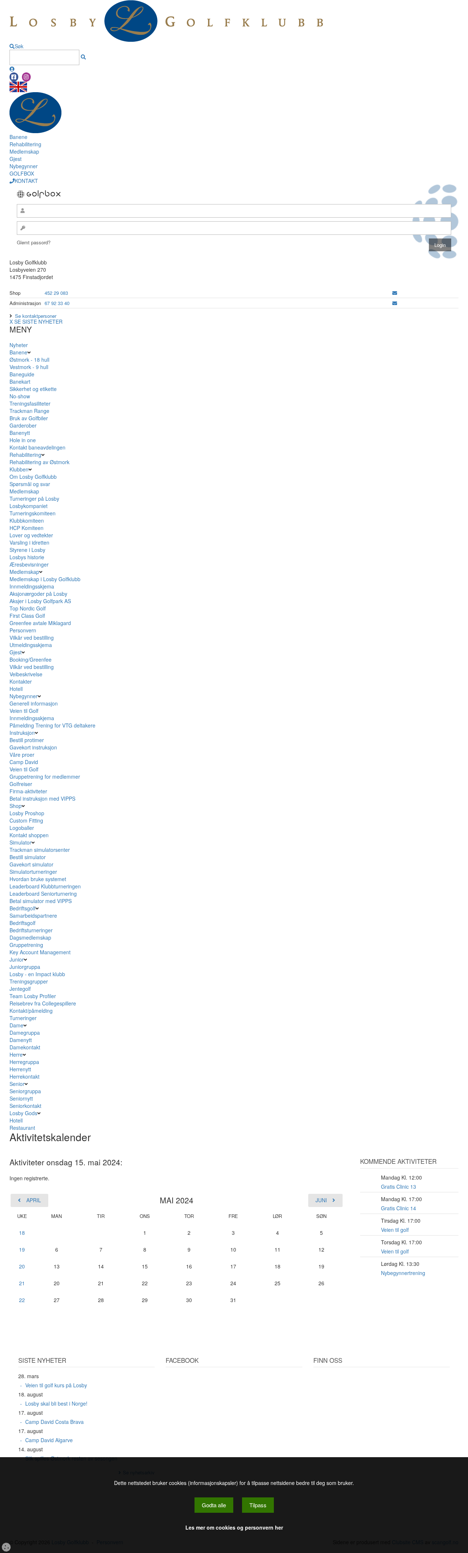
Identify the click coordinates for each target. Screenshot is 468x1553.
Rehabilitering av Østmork (39, 462)
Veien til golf (395, 1229)
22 (22, 1300)
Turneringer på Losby (34, 498)
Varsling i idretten (29, 542)
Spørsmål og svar (30, 484)
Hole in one (23, 440)
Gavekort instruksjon (33, 747)
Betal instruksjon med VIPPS (42, 798)
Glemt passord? (33, 242)
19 (22, 1249)
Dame (16, 1025)
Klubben (19, 469)
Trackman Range (29, 410)
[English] (18, 86)
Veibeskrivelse (26, 674)
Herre (16, 1054)
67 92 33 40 (57, 303)
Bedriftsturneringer (31, 930)
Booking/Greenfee (31, 659)
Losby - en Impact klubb (37, 974)
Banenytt (20, 432)
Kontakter (21, 681)
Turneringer (23, 1018)
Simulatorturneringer (33, 871)
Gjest (16, 158)
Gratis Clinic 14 (398, 1208)
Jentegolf (20, 988)
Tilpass (258, 1505)
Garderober (23, 425)
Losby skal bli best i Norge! (56, 1403)
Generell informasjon (34, 703)
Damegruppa (25, 1032)
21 (22, 1283)
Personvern (23, 630)
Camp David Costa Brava (54, 1421)
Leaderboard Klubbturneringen (45, 886)
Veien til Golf (24, 710)
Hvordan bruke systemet (38, 879)
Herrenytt (20, 1069)
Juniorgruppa (25, 966)
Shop (16, 805)
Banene (18, 136)
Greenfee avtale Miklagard (40, 623)
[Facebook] (14, 77)
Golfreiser (21, 783)
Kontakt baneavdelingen (37, 447)
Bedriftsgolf (22, 908)
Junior (17, 959)
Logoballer (22, 827)
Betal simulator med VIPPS (41, 901)
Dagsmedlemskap (30, 937)
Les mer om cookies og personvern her (234, 1527)
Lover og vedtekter (31, 535)
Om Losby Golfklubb (33, 476)
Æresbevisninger (29, 564)
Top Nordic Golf (28, 608)
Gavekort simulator (31, 864)
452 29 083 (56, 292)
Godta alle (214, 1505)
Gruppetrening (26, 944)
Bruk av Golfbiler (29, 418)
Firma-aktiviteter (28, 791)
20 (22, 1266)
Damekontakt (25, 1047)
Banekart (20, 381)
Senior (17, 1083)
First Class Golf (27, 615)
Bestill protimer (27, 740)
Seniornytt (21, 1098)
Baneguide (22, 374)
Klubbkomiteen (27, 520)
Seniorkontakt (25, 1105)
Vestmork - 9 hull (29, 367)
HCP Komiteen (27, 527)
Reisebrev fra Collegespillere (43, 1003)
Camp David (24, 762)
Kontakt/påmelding (31, 1010)
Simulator (20, 842)
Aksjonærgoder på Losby (38, 593)
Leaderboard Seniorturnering (43, 893)
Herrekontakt (24, 1076)
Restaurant (22, 1127)
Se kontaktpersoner (35, 315)
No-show (20, 396)
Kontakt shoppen (29, 835)
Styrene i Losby (27, 549)
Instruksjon (22, 732)
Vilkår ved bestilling (32, 637)
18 (22, 1232)
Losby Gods (23, 1113)
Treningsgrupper (29, 981)
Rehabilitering (25, 144)
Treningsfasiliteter (30, 403)
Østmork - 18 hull (29, 359)
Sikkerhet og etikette (33, 388)
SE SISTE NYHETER (38, 321)
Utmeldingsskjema (31, 644)
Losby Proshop (27, 813)
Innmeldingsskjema (32, 586)
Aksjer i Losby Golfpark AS (40, 601)
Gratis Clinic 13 (398, 1186)
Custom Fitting (26, 820)
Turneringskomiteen (33, 513)
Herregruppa (24, 1061)
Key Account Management (40, 952)
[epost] (394, 292)
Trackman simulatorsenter (40, 849)
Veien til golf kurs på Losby (56, 1385)
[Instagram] (26, 77)
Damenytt (21, 1040)
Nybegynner (24, 166)
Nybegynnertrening (403, 1272)
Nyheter (19, 345)
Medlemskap (24, 151)
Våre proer (22, 754)
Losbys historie (27, 557)
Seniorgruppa (25, 1091)
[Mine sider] (12, 68)
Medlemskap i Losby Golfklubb (45, 579)
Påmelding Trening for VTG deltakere (52, 725)
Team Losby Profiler (33, 996)
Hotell (16, 688)
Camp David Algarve (49, 1440)
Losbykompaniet (29, 505)
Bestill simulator (28, 857)
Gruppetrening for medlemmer (45, 776)
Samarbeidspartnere (33, 915)
